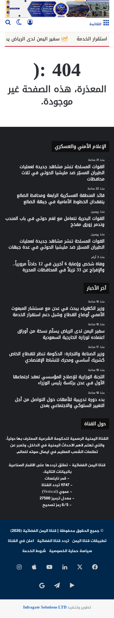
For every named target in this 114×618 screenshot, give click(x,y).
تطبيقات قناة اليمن (89, 541)
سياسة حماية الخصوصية (70, 551)
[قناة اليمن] (57, 9)
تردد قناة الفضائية (53, 541)
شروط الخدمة (34, 551)
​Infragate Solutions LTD (44, 607)
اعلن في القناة (21, 541)
